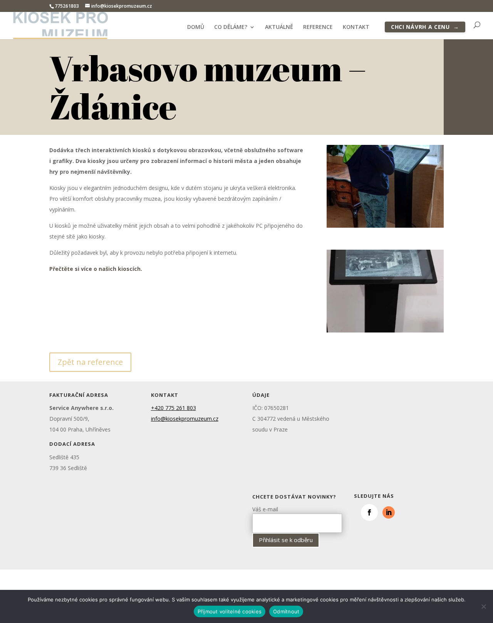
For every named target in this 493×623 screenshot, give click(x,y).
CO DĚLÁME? (230, 27)
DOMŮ (195, 27)
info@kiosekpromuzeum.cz (184, 418)
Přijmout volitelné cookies (230, 611)
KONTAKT (356, 27)
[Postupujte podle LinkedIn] (388, 512)
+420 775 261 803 (173, 407)
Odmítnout (286, 611)
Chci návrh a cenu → (425, 26)
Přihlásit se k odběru (286, 540)
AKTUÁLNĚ (279, 27)
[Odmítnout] (483, 606)
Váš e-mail (265, 509)
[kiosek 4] (385, 332)
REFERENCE (318, 27)
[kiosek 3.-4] (385, 227)
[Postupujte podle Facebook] (369, 512)
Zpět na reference (90, 362)
